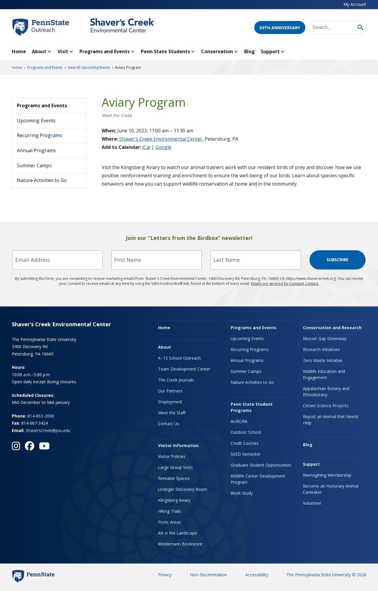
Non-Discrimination (208, 574)
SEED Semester (245, 454)
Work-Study (242, 493)
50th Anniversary (280, 27)
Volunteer (312, 503)
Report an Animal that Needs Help (331, 420)
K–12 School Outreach (179, 358)
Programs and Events (104, 51)
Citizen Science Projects (325, 405)
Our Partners (170, 391)
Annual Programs (36, 150)
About (39, 51)
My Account (354, 4)
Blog (249, 51)
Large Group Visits (175, 467)
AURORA (239, 421)
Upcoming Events (36, 120)
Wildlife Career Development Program (258, 479)
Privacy (165, 574)
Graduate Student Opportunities (261, 465)
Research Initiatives (321, 349)
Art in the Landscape (177, 533)
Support (270, 51)
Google (163, 147)
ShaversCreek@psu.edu (48, 430)
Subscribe (337, 259)
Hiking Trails (169, 511)
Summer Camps (34, 165)
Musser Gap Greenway (324, 338)
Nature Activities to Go (42, 180)
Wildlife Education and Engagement (324, 374)
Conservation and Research (332, 327)
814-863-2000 (40, 416)
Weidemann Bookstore (180, 544)
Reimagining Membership (327, 475)
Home (19, 51)
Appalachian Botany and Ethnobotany (326, 391)
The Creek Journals (176, 380)
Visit (63, 51)
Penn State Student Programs (252, 407)
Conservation (217, 51)
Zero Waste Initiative (323, 360)
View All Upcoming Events (89, 67)
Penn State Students (165, 51)
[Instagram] (16, 446)
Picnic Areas (169, 522)
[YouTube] (44, 446)
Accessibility (256, 574)
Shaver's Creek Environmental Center (160, 139)
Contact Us (168, 423)
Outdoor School (246, 432)
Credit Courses (245, 443)
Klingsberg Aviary (174, 500)
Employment (170, 402)
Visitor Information (178, 445)
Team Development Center (184, 369)
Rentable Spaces (174, 478)
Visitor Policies (171, 456)
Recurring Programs (39, 135)
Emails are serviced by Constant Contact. (285, 283)
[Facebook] (29, 446)
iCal (146, 147)
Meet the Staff (171, 412)
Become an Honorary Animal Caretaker (331, 489)
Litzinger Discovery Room (182, 489)
